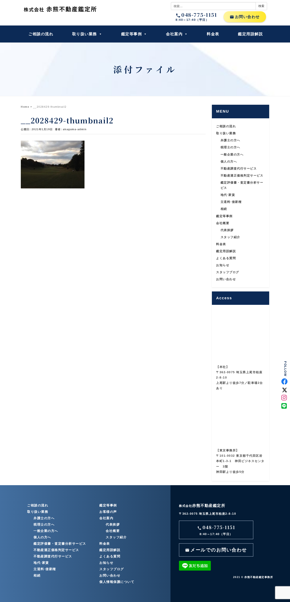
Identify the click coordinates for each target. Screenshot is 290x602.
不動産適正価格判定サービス (242, 175)
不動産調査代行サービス (239, 168)
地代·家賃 (228, 194)
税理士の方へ (230, 147)
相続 (224, 209)
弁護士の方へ (230, 140)
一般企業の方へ (232, 154)
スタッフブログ (227, 272)
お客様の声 (108, 511)
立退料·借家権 (231, 201)
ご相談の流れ (40, 34)
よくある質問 (226, 258)
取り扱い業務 (84, 34)
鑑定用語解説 (250, 34)
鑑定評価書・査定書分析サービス (60, 543)
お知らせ (222, 265)
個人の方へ (229, 161)
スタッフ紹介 (230, 237)
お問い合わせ (245, 17)
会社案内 (174, 34)
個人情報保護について (116, 582)
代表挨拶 (227, 230)
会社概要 (222, 223)
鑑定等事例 (131, 34)
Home (25, 106)
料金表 (213, 34)
